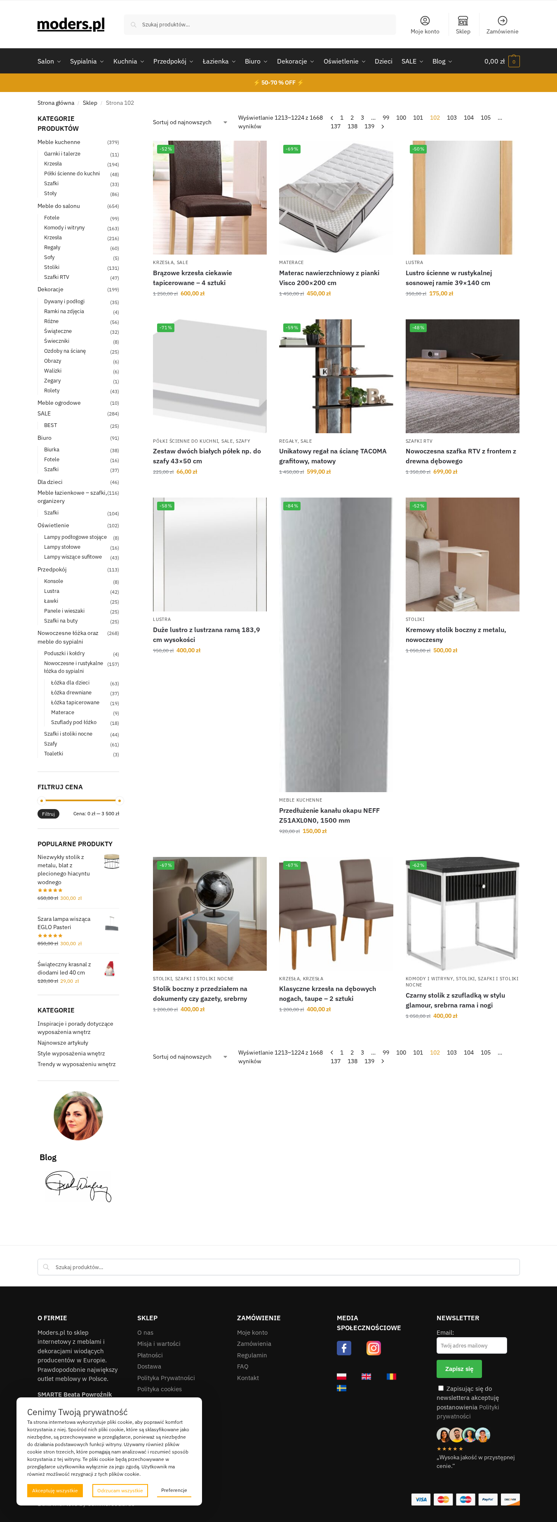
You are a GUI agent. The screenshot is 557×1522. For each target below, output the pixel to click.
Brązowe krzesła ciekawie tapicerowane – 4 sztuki (192, 278)
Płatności (150, 1355)
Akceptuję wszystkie (55, 1490)
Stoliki (415, 619)
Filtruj (48, 814)
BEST (50, 425)
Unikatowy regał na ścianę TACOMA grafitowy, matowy (333, 456)
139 (369, 126)
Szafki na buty (61, 620)
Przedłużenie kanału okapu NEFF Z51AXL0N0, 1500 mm (329, 815)
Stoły (50, 193)
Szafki (51, 183)
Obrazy (52, 360)
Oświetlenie (53, 525)
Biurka (51, 449)
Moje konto (425, 31)
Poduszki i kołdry (64, 653)
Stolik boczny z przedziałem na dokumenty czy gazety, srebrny (200, 993)
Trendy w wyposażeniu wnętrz (77, 1064)
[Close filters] (121, 119)
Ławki (51, 600)
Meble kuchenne (300, 800)
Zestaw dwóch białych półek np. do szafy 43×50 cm (207, 456)
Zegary (52, 380)
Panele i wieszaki (64, 610)
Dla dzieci (50, 482)
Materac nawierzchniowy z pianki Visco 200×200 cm (329, 278)
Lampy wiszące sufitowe (73, 556)
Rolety (51, 390)
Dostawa (149, 1366)
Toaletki (53, 753)
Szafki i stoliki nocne (204, 979)
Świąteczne (58, 331)
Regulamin (252, 1355)
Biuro (45, 437)
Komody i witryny (429, 979)
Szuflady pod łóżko (73, 722)
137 (336, 126)
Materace (291, 262)
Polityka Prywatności (166, 1378)
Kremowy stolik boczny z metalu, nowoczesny (456, 634)
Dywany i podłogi (64, 301)
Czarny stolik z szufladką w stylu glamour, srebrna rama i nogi (455, 1000)
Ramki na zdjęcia (64, 311)
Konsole (53, 581)
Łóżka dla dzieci (70, 682)
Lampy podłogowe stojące (75, 536)
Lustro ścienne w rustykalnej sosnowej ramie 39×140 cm (449, 278)
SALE (182, 262)
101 (418, 117)
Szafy (243, 441)
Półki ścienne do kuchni (185, 441)
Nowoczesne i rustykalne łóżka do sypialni (73, 667)
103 (452, 117)
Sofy (49, 257)
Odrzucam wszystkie (120, 1490)
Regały (288, 441)
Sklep (463, 31)
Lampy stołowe (62, 546)
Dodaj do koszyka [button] (210, 311)
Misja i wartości (159, 1343)
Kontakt (248, 1378)
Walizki (52, 370)
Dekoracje (50, 289)
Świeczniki (56, 341)
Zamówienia (254, 1343)
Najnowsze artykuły (63, 1042)
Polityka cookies (159, 1389)
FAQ (243, 1366)
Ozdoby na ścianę (65, 350)
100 (401, 117)
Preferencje (174, 1490)
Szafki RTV (419, 441)
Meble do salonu (59, 206)
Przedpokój (52, 569)
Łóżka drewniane (71, 692)
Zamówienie (502, 31)
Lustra (414, 262)
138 (352, 126)
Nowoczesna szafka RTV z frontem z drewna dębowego (461, 456)
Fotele (51, 217)
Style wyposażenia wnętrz (71, 1053)
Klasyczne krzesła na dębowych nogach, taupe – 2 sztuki (327, 993)
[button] (502, 61)
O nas (145, 1332)
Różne (51, 321)
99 (386, 117)
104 (469, 117)
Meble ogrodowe (59, 402)
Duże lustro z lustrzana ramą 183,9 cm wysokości (206, 634)
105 (486, 117)
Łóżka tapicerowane (75, 702)
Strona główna (56, 102)
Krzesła (163, 262)
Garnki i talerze (62, 153)
